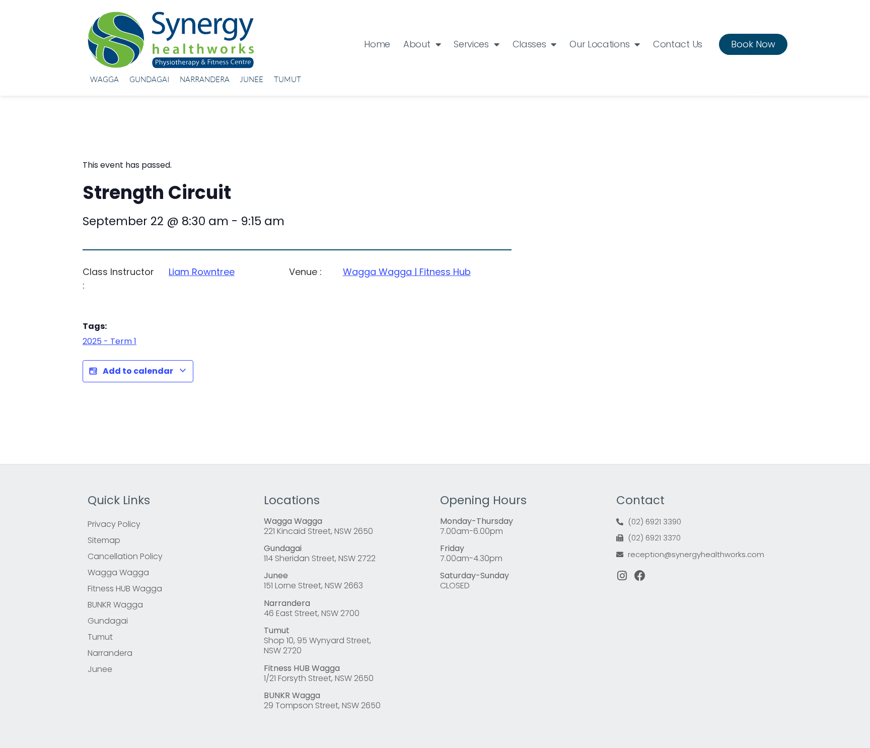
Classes (529, 44)
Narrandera (205, 79)
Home (377, 44)
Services (471, 44)
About (416, 44)
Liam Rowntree (202, 271)
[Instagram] (621, 575)
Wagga (104, 79)
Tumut (287, 79)
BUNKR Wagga (115, 604)
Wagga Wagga (118, 572)
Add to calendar (138, 371)
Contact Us (677, 44)
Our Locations (599, 44)
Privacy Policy (114, 524)
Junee (251, 79)
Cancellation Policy (125, 556)
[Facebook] (639, 575)
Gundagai (149, 79)
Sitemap (104, 540)
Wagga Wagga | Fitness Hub (407, 271)
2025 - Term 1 (109, 341)
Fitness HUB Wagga (125, 588)
